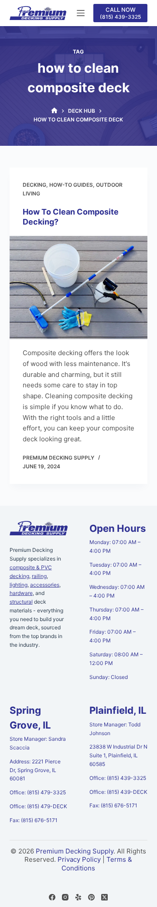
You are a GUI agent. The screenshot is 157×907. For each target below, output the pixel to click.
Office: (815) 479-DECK (38, 806)
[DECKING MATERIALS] (54, 110)
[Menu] (81, 13)
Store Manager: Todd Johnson (114, 728)
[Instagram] (65, 897)
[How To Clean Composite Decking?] (79, 287)
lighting (18, 584)
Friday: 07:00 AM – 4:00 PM (112, 636)
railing (39, 576)
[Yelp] (78, 897)
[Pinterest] (91, 897)
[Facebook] (52, 897)
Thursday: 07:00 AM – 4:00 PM (116, 613)
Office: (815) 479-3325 (38, 792)
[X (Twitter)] (104, 897)
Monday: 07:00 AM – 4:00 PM (114, 546)
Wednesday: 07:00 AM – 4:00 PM (117, 591)
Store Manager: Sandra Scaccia (38, 743)
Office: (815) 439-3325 (117, 778)
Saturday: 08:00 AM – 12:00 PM (116, 658)
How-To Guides (71, 184)
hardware (21, 593)
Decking (34, 184)
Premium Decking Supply (74, 851)
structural (21, 601)
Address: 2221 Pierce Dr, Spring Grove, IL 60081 (35, 770)
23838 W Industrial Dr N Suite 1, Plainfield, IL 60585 (118, 755)
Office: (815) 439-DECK (118, 792)
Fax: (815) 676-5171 (34, 820)
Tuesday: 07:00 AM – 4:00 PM (115, 569)
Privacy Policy (79, 859)
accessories (44, 584)
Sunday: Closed (108, 677)
